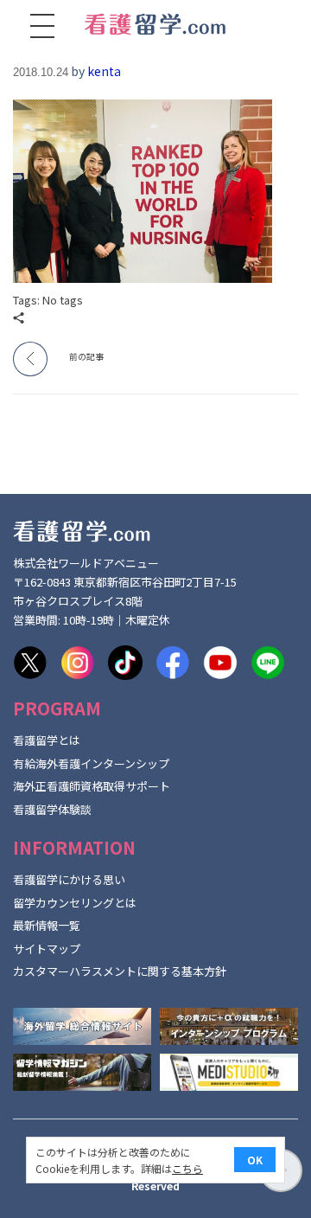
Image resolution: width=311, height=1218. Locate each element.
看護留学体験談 (52, 809)
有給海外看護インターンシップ (91, 763)
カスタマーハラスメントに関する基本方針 (119, 971)
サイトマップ (46, 948)
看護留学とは (46, 740)
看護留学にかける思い (69, 879)
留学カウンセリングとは (74, 902)
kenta (104, 71)
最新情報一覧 (46, 925)
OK (255, 1159)
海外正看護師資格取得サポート (91, 786)
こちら (187, 1168)
